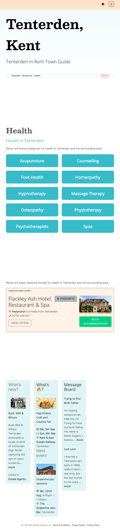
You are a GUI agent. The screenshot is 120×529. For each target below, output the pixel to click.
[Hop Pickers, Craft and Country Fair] (46, 403)
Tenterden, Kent (44, 34)
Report (105, 76)
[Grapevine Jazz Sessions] (46, 469)
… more (78, 439)
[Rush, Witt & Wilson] (18, 403)
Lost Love (70, 449)
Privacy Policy (93, 525)
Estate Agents (17, 479)
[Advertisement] (60, 102)
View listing (20, 322)
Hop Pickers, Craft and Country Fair (44, 417)
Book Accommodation (95, 321)
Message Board (72, 387)
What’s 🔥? (42, 387)
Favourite (66, 298)
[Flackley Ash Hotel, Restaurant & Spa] (95, 305)
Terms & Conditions (61, 525)
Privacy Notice (78, 525)
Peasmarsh (18, 311)
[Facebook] (103, 4)
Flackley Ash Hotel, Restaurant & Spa (30, 301)
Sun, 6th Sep (47, 433)
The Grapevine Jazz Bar (45, 508)
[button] (111, 4)
